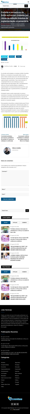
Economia (3, 367)
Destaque (8, 24)
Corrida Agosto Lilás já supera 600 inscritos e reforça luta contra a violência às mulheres (19, 239)
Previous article (5, 134)
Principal (4, 59)
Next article (25, 134)
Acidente (3, 362)
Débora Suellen (16, 148)
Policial (2, 380)
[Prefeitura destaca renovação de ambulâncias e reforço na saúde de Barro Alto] (5, 229)
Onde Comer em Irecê (6, 378)
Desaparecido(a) (5, 364)
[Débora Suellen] (16, 66)
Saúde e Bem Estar (5, 384)
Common (24, 222)
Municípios (3, 375)
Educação (17, 367)
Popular (15, 222)
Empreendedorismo (5, 369)
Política (18, 56)
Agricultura (17, 362)
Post (2, 382)
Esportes (17, 371)
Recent (6, 222)
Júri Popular (4, 373)
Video (2, 386)
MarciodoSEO (16, 409)
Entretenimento (4, 371)
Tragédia (17, 384)
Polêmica (17, 378)
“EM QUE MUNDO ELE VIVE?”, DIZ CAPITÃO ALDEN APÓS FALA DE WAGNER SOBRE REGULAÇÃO (18, 248)
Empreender (18, 369)
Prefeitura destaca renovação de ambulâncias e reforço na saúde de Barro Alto (19, 230)
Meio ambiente (18, 373)
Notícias (12, 56)
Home (3, 24)
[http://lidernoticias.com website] (14, 66)
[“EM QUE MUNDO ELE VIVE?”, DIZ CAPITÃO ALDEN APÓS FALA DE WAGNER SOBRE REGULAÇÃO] (5, 247)
